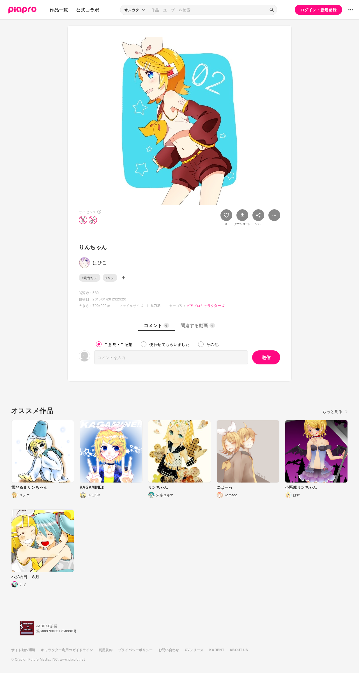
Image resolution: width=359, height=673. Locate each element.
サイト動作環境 (23, 649)
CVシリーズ (194, 649)
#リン (109, 277)
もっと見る (332, 411)
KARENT (216, 649)
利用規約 (105, 649)
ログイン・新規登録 (318, 9)
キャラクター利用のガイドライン (67, 649)
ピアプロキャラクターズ (206, 305)
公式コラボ (87, 9)
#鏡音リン (90, 277)
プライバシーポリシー (135, 649)
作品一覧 (59, 9)
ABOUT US (239, 649)
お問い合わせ (168, 649)
